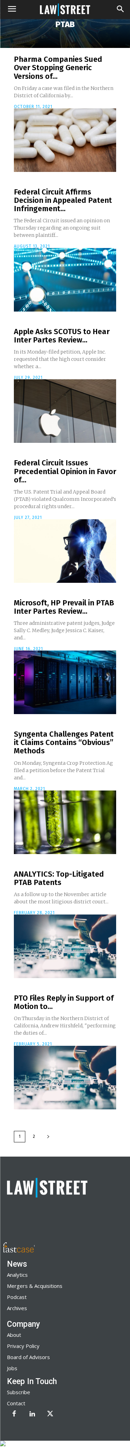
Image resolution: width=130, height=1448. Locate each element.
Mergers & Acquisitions (34, 1285)
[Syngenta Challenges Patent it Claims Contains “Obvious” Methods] (65, 822)
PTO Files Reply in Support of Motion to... (64, 1002)
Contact (16, 1403)
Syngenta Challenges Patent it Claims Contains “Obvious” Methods (64, 742)
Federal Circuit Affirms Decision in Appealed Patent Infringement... (63, 200)
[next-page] (48, 1136)
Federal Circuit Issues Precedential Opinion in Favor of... (65, 471)
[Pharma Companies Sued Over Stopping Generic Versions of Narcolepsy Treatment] (65, 140)
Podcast (17, 1296)
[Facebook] (14, 1414)
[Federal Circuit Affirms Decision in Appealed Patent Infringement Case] (65, 280)
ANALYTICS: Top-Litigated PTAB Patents (59, 878)
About (14, 1334)
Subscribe (18, 1392)
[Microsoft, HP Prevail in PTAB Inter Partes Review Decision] (65, 682)
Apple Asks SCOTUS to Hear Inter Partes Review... (62, 336)
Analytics (17, 1274)
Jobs (12, 1368)
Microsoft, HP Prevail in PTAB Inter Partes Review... (64, 607)
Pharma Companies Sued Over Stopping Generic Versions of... (58, 68)
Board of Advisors (28, 1357)
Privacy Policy (23, 1345)
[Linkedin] (32, 1414)
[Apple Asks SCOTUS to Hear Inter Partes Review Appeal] (65, 411)
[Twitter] (50, 1414)
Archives (17, 1308)
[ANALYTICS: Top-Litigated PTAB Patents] (65, 946)
